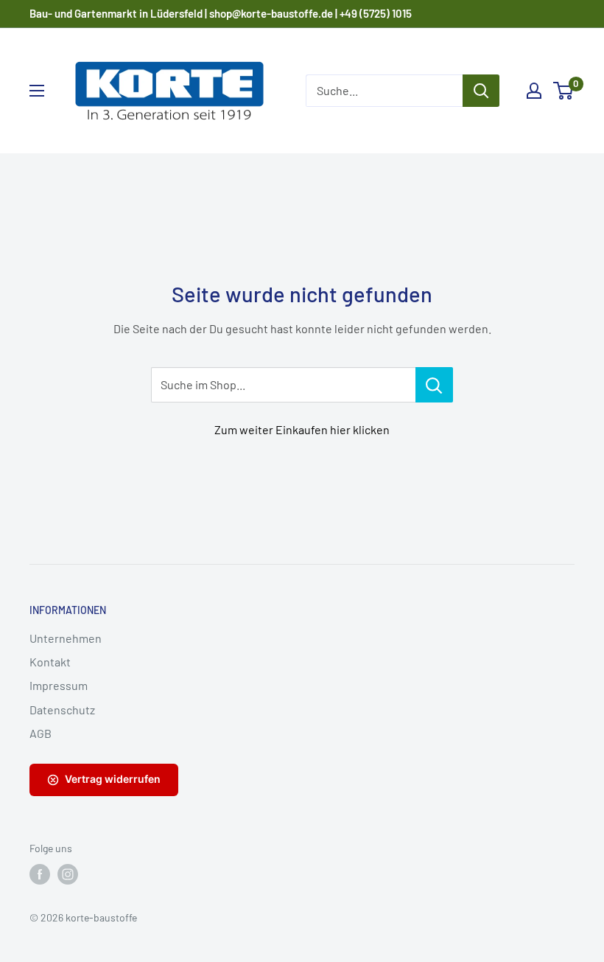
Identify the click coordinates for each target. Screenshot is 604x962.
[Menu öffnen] (36, 91)
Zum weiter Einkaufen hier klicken (302, 429)
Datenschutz (62, 710)
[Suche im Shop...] (434, 384)
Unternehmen (65, 638)
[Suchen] (481, 90)
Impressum (58, 685)
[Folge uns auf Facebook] (39, 874)
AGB (40, 733)
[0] (564, 91)
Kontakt (50, 662)
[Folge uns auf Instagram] (67, 874)
